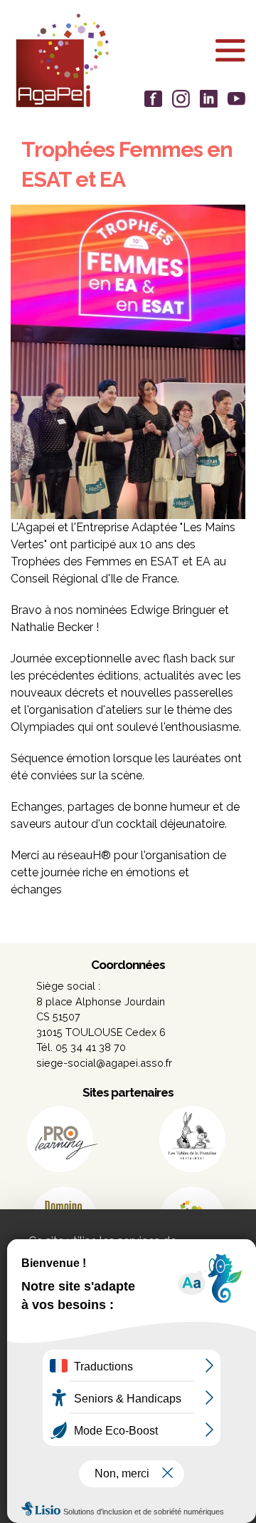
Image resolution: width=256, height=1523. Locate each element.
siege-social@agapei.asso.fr (104, 1063)
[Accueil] (128, 60)
